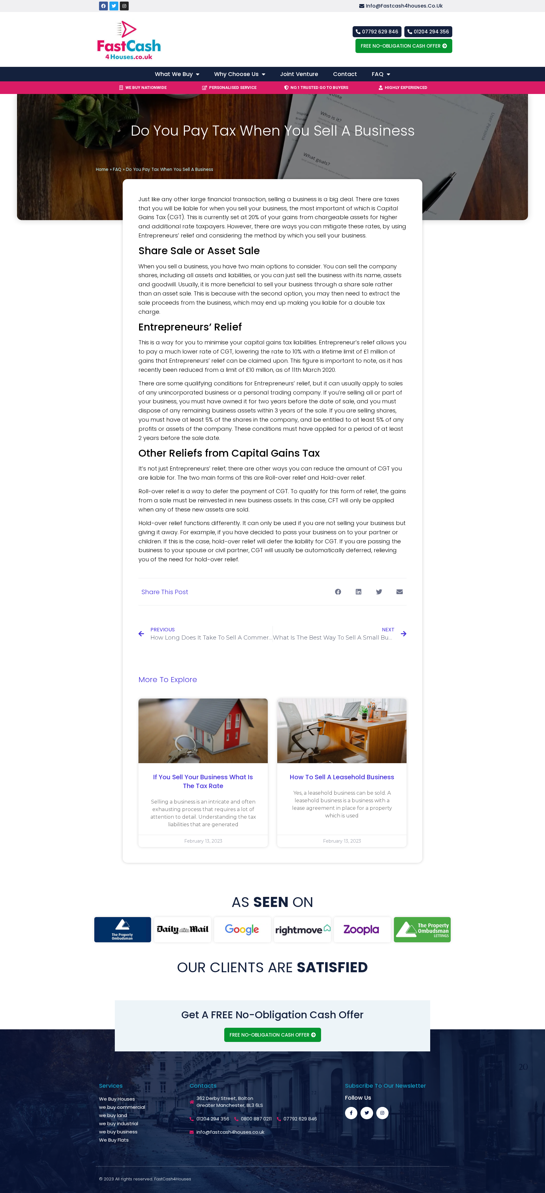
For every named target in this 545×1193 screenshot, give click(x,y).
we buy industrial (118, 1123)
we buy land (113, 1115)
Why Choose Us (236, 74)
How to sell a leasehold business (342, 777)
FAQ (378, 74)
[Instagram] (124, 6)
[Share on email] (399, 592)
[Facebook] (103, 6)
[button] (405, 6)
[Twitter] (113, 6)
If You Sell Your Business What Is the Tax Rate (203, 781)
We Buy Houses (117, 1099)
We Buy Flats (114, 1140)
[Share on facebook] (338, 592)
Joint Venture (299, 74)
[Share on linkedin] (358, 592)
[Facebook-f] (351, 1113)
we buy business (118, 1131)
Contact (345, 74)
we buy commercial (122, 1107)
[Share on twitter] (379, 592)
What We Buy (174, 74)
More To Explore (167, 679)
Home (102, 170)
